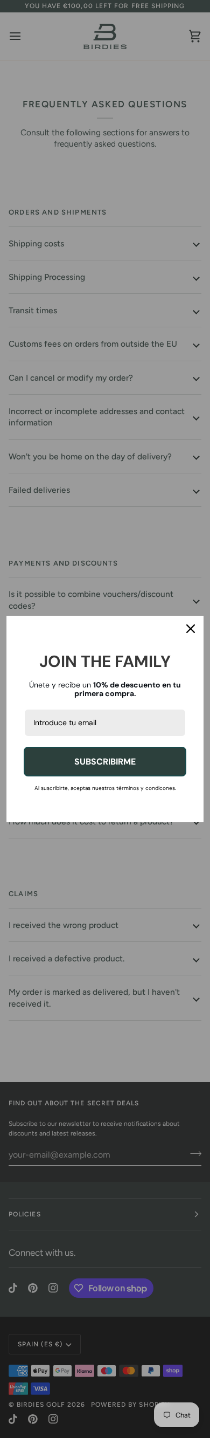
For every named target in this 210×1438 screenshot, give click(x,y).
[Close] (191, 629)
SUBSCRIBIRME (105, 761)
